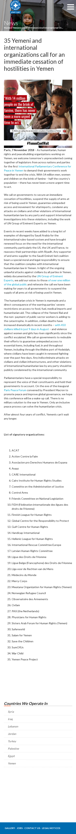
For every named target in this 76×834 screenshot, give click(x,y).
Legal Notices (51, 828)
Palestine (13, 748)
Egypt (11, 756)
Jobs (20, 828)
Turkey (12, 741)
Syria (11, 711)
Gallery (10, 828)
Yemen (12, 763)
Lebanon (13, 726)
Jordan (12, 733)
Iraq (10, 719)
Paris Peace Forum (15, 390)
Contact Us (32, 828)
